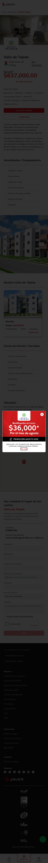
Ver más (24, 449)
